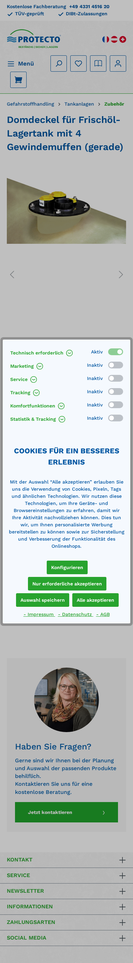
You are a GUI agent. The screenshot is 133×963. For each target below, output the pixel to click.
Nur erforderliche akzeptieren (67, 583)
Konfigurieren (67, 567)
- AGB (103, 614)
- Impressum (39, 614)
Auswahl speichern (42, 600)
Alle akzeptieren (95, 600)
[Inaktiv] (115, 365)
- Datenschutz (75, 614)
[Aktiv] (115, 351)
